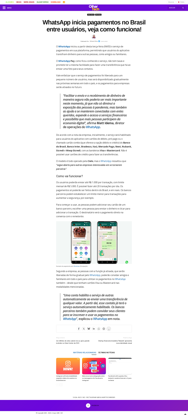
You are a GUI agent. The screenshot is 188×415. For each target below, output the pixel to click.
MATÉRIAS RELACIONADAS (84, 352)
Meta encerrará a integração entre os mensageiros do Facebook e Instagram (93, 378)
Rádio (182, 2)
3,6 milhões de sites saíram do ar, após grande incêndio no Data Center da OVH (72, 342)
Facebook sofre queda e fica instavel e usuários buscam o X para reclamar (119, 378)
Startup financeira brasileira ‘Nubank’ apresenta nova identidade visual (115, 342)
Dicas (18, 2)
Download (55, 2)
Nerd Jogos (29, 2)
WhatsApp (98, 14)
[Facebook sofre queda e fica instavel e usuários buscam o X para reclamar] (120, 366)
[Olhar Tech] (94, 8)
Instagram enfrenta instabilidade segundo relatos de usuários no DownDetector (66, 378)
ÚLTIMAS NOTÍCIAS (106, 352)
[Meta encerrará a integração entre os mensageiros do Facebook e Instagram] (94, 366)
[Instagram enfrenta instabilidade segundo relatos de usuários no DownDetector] (68, 366)
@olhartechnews (106, 397)
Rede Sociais (91, 14)
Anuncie (171, 2)
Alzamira (10, 2)
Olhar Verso (42, 2)
